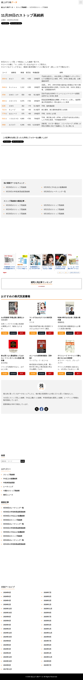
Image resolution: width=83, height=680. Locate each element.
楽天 (21, 333)
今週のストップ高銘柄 (11, 491)
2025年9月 (47, 613)
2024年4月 (7, 649)
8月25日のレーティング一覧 (13, 524)
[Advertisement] (41, 43)
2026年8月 (7, 592)
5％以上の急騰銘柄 (10, 479)
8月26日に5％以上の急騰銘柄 (55, 187)
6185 (3, 106)
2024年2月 (7, 653)
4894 (3, 101)
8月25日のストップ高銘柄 (54, 205)
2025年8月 (7, 617)
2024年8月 (7, 641)
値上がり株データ (7, 7)
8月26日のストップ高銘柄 (16, 187)
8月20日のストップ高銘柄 (16, 214)
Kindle (5, 333)
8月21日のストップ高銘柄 (54, 209)
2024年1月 (47, 653)
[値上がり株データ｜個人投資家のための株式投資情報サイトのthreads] (46, 409)
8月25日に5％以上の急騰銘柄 (14, 532)
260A (4, 79)
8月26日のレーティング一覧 (55, 191)
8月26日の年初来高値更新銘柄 (18, 191)
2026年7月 (47, 592)
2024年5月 (47, 645)
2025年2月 (7, 629)
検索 (22, 461)
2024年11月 (48, 633)
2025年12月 (7, 609)
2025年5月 (47, 621)
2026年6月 (7, 596)
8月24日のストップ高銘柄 (16, 209)
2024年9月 (47, 637)
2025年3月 (47, 625)
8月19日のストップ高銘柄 (54, 214)
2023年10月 (7, 661)
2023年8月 (7, 665)
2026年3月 (47, 600)
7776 (3, 114)
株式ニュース (8, 495)
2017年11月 (7, 669)
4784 (3, 95)
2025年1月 (47, 629)
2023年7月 (47, 665)
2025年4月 (7, 625)
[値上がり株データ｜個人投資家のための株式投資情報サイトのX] (37, 409)
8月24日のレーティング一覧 (13, 540)
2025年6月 (7, 621)
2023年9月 (47, 661)
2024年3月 (47, 649)
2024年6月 (7, 645)
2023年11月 (48, 657)
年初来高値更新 (9, 483)
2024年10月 (7, 637)
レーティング (8, 487)
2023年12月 (7, 657)
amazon (13, 333)
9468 (3, 125)
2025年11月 (48, 609)
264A (4, 87)
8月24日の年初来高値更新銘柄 (14, 544)
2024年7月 (47, 641)
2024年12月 (7, 633)
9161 (3, 118)
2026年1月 (47, 604)
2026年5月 (47, 596)
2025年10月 (7, 613)
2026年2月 (7, 604)
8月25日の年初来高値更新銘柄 (14, 528)
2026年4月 (7, 600)
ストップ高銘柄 (21, 7)
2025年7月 (47, 617)
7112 (3, 110)
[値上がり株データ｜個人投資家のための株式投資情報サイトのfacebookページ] (41, 409)
